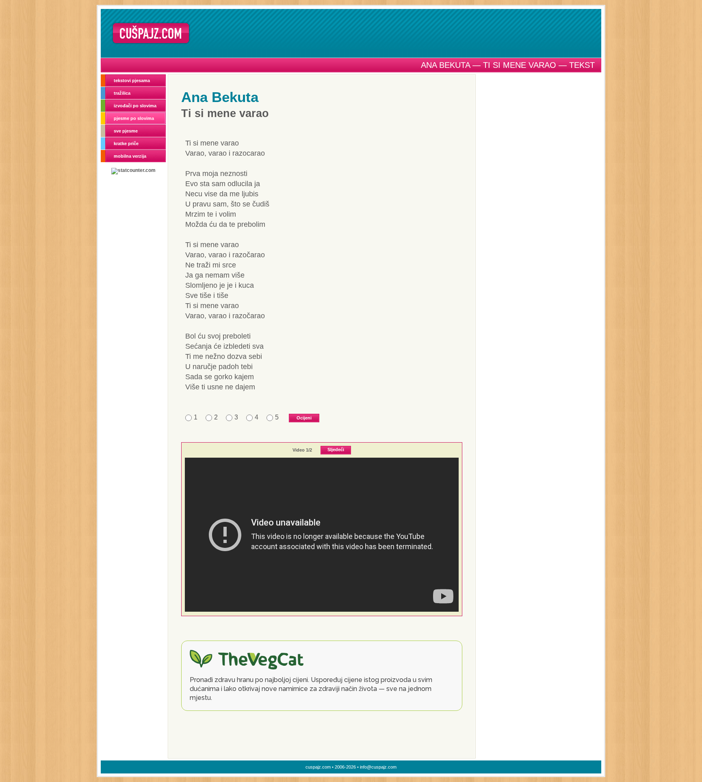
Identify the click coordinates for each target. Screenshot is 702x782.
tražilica (122, 93)
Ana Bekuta (219, 97)
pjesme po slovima (134, 118)
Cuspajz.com (151, 33)
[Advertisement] (399, 33)
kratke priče (126, 143)
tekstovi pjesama (132, 80)
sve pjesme (126, 130)
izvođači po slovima (135, 105)
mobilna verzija (130, 156)
